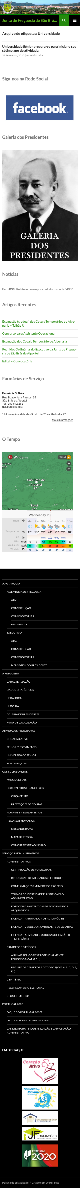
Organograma (22, 828)
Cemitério (14, 979)
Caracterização (18, 681)
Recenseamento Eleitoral (25, 987)
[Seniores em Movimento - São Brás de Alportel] (40, 1097)
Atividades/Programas (18, 730)
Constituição (21, 608)
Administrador (34, 55)
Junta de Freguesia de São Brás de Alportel (30, 20)
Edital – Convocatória (17, 361)
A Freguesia (10, 673)
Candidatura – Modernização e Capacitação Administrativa (39, 1030)
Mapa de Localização (22, 722)
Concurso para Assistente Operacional (28, 333)
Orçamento (19, 796)
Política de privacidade (15, 1182)
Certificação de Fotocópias (31, 869)
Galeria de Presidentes (23, 714)
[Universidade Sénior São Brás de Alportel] (40, 1118)
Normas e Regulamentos (24, 812)
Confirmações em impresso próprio (37, 886)
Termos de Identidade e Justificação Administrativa (37, 896)
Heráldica (14, 698)
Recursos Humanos (21, 820)
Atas (14, 600)
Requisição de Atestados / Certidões (37, 878)
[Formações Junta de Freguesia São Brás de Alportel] (40, 1133)
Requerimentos (18, 996)
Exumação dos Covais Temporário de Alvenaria (34, 341)
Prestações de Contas (26, 804)
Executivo (14, 632)
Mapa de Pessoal (22, 837)
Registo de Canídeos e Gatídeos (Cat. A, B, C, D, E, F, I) (44, 969)
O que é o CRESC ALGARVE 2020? (28, 1020)
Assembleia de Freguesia (24, 591)
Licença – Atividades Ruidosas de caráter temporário (40, 936)
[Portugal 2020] (40, 1155)
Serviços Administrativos (20, 853)
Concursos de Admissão (28, 845)
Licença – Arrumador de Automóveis (37, 918)
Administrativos (19, 861)
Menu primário (74, 20)
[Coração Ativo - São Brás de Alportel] (40, 1071)
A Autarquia (11, 583)
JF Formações (16, 763)
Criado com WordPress (45, 1182)
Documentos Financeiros (25, 788)
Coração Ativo (17, 739)
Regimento (19, 624)
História (13, 706)
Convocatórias (22, 616)
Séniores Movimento (22, 747)
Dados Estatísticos (20, 689)
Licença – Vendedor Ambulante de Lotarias (42, 926)
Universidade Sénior (21, 755)
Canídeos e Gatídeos (21, 947)
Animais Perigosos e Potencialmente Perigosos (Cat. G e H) (37, 957)
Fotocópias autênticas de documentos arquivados (39, 908)
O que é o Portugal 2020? (24, 1012)
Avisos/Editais (16, 779)
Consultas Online (15, 771)
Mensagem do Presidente (29, 665)
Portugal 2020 (12, 1004)
